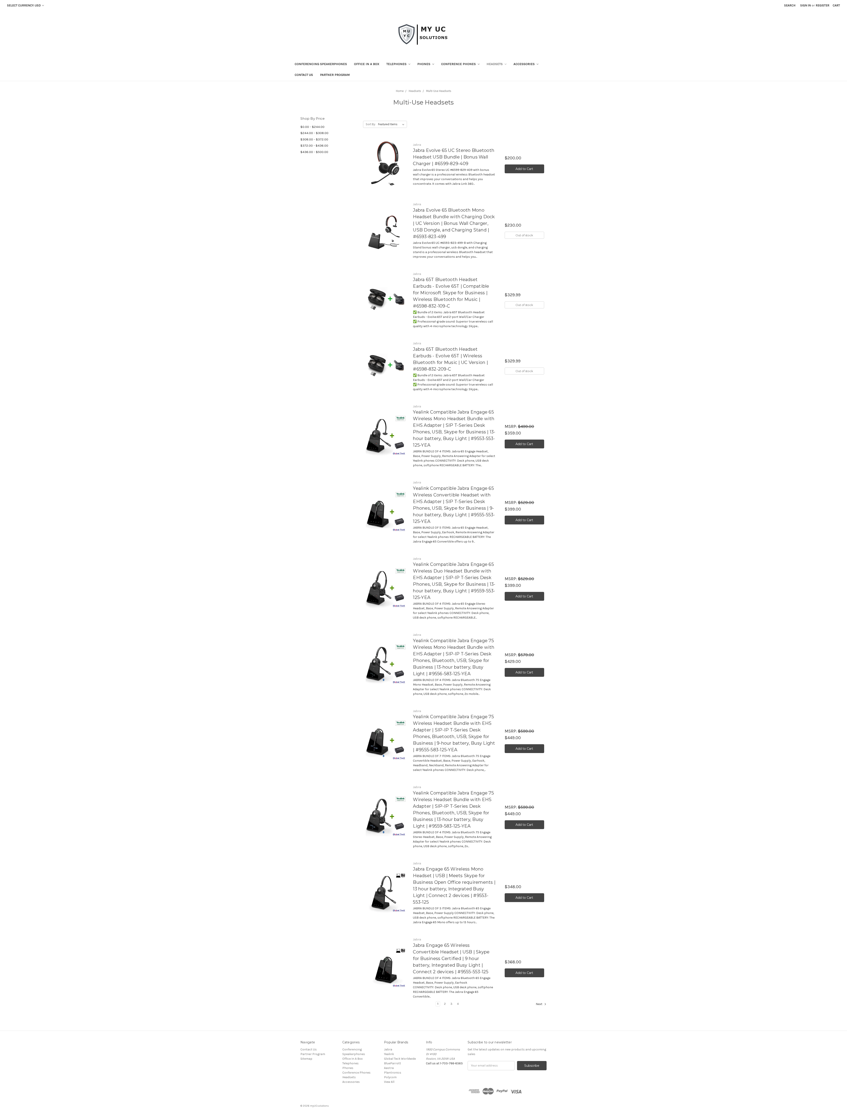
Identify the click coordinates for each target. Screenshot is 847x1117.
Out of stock (524, 235)
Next (539, 1004)
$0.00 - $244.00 (312, 127)
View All (389, 1082)
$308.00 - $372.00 (314, 139)
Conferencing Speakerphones (321, 64)
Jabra (388, 1049)
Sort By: (371, 124)
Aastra (389, 1068)
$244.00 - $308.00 (314, 133)
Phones (424, 64)
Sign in (805, 5)
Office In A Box (366, 64)
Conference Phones (459, 64)
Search (789, 5)
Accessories (524, 64)
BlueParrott (392, 1063)
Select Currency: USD (24, 5)
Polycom (390, 1077)
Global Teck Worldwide (400, 1059)
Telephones (396, 64)
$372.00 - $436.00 (314, 145)
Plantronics (392, 1072)
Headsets (495, 64)
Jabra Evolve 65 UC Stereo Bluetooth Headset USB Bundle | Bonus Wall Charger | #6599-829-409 (453, 157)
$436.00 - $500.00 (314, 152)
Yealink (389, 1054)
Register (822, 5)
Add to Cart (524, 169)
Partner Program (335, 75)
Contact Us (304, 75)
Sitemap (306, 1059)
